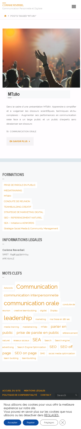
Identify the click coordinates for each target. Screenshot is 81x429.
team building (11, 358)
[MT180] (41, 58)
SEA (37, 339)
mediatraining (30, 326)
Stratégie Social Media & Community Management (31, 228)
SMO (42, 353)
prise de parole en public (38, 332)
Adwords (8, 288)
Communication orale (23, 131)
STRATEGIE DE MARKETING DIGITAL (23, 212)
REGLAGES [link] (51, 415)
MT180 (14, 94)
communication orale (31, 303)
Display (54, 310)
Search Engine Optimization (31, 347)
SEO (53, 347)
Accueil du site (11, 390)
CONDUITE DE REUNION (17, 201)
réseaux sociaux (21, 340)
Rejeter (31, 422)
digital (43, 310)
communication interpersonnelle (31, 295)
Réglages (49, 422)
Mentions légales (34, 390)
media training (11, 326)
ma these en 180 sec (60, 319)
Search (48, 340)
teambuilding (29, 358)
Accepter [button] (12, 422)
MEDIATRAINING (13, 190)
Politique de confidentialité (19, 395)
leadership (18, 317)
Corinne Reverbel (13, 5)
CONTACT (45, 395)
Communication (37, 286)
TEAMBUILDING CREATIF (17, 206)
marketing (40, 319)
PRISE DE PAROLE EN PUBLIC (20, 185)
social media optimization (62, 353)
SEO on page (26, 353)
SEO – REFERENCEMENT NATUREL (23, 217)
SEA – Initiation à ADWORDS (19, 223)
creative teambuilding (25, 310)
